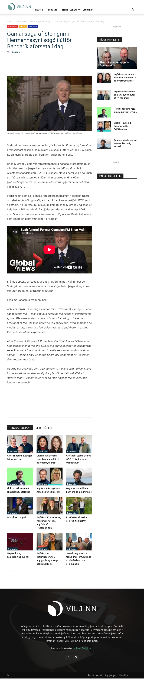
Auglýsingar (110, 675)
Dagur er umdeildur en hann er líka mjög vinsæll (125, 143)
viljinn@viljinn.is (84, 648)
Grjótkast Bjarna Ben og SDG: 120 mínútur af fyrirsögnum (78, 459)
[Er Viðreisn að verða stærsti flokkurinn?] (79, 505)
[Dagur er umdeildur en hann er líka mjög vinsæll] (79, 476)
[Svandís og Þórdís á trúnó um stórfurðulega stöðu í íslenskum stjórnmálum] (79, 541)
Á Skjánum (12, 451)
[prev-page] (9, 571)
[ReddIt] (54, 66)
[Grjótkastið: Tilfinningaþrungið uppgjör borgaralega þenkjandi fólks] (49, 541)
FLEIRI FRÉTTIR (43, 427)
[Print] (70, 66)
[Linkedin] (46, 66)
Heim (9, 21)
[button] (133, 9)
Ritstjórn (16, 52)
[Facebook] (30, 66)
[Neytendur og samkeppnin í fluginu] (20, 541)
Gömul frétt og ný (16, 517)
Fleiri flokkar (69, 9)
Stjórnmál (33, 26)
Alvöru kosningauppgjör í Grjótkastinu (114, 64)
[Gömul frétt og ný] (20, 505)
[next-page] (15, 571)
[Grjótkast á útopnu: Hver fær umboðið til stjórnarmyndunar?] (49, 444)
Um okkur (88, 9)
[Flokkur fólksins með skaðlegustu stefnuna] (20, 476)
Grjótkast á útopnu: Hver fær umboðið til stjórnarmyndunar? (47, 459)
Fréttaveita (21, 21)
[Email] (62, 66)
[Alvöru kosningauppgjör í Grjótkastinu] (20, 444)
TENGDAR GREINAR (20, 427)
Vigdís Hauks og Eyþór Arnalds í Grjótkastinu (122, 126)
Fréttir (39, 9)
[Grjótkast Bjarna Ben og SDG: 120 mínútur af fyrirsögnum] (79, 444)
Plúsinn (52, 9)
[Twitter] (38, 66)
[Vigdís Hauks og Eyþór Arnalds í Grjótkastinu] (49, 476)
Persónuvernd (95, 675)
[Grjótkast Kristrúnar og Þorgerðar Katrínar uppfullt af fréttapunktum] (49, 505)
